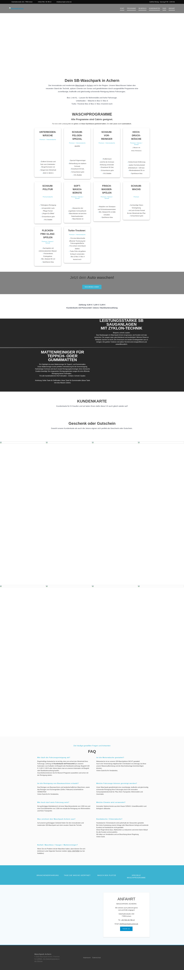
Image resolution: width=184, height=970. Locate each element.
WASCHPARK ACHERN (92, 287)
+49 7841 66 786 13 (128, 920)
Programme (131, 8)
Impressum (87, 957)
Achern (90, 85)
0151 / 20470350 (73, 851)
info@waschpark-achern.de (128, 924)
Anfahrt (172, 8)
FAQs (164, 8)
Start (122, 8)
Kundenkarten (154, 8)
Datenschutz (96, 957)
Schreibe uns (126, 928)
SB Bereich (142, 8)
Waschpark (80, 85)
